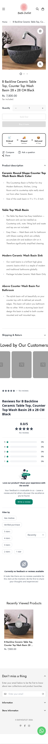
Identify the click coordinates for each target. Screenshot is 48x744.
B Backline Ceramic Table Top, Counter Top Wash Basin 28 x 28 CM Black (18, 643)
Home (4, 21)
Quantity (6, 108)
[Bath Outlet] (24, 9)
